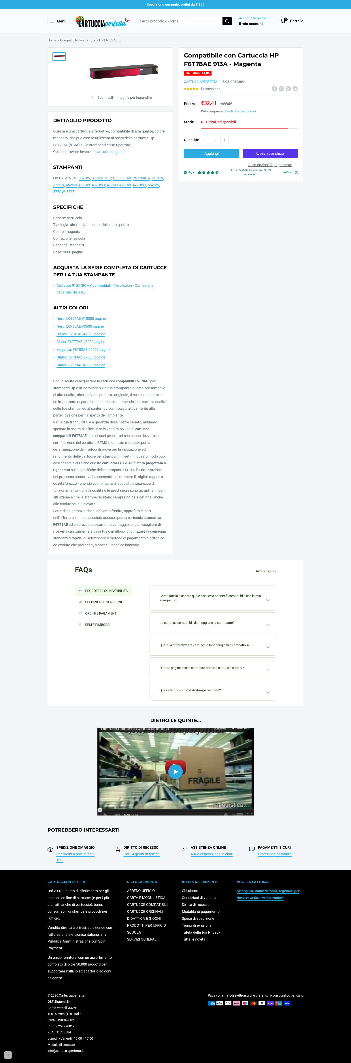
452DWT (98, 185)
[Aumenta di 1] (224, 140)
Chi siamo (190, 891)
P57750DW (141, 178)
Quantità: (191, 140)
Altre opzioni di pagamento (270, 165)
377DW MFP (101, 178)
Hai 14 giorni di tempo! (142, 854)
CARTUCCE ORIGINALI (145, 911)
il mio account (251, 24)
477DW (125, 185)
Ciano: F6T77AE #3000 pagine (80, 341)
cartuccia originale (110, 151)
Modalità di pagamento (201, 911)
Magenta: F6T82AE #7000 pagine (83, 349)
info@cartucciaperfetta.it (66, 1051)
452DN (71, 185)
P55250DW (122, 178)
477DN (112, 185)
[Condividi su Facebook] (274, 88)
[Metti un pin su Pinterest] (281, 88)
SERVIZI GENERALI (142, 939)
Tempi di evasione (197, 925)
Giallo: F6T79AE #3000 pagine (80, 365)
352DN (157, 178)
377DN (58, 185)
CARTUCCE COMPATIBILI (147, 904)
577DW (59, 191)
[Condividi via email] (295, 88)
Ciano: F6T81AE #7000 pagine (80, 334)
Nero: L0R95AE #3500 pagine (80, 326)
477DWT (139, 185)
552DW (153, 185)
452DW (84, 185)
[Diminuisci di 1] (205, 140)
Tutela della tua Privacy (201, 932)
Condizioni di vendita (199, 897)
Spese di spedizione (198, 918)
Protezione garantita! (275, 854)
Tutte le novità (193, 939)
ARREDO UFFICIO (141, 891)
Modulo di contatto (61, 1045)
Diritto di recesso (196, 904)
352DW (84, 178)
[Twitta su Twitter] (288, 88)
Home (52, 40)
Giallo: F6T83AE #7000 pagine (80, 357)
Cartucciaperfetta (200, 82)
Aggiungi (211, 153)
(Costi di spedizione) (240, 111)
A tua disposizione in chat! (212, 854)
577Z (70, 191)
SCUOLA (134, 932)
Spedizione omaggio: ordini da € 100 (176, 4)
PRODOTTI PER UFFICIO (146, 925)
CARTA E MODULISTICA (146, 897)
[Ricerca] (227, 21)
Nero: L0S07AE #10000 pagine (81, 318)
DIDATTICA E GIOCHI (144, 918)
